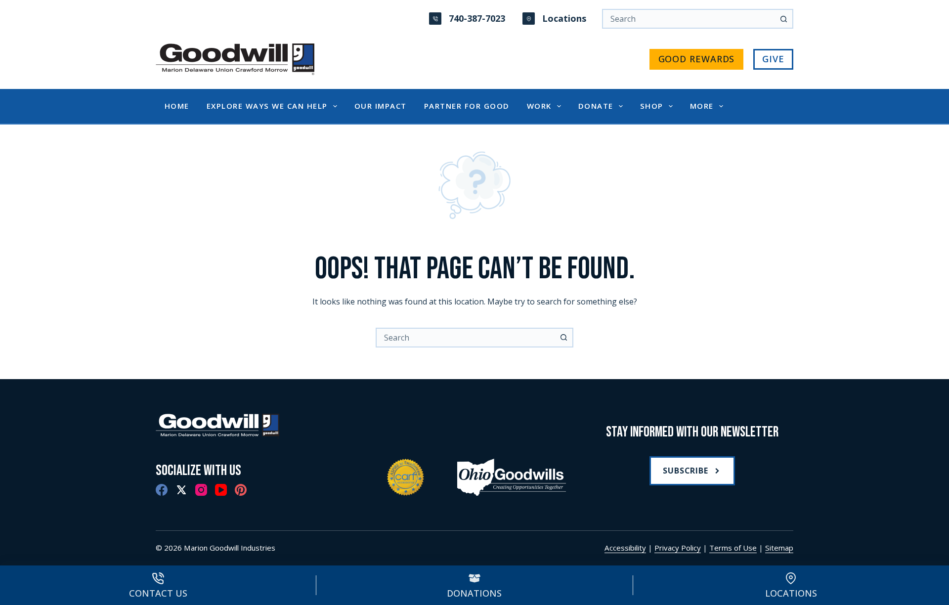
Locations (564, 18)
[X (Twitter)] (181, 490)
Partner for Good (467, 106)
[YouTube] (221, 490)
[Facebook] (162, 490)
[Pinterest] (241, 490)
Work (539, 106)
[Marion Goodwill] (257, 426)
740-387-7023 (477, 18)
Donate (595, 106)
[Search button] (783, 19)
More (702, 106)
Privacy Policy (677, 548)
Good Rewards (696, 59)
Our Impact (380, 106)
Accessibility (625, 548)
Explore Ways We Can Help (267, 106)
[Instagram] (201, 490)
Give (773, 59)
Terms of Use (733, 548)
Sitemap (779, 548)
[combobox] (466, 337)
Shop (651, 106)
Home (177, 106)
